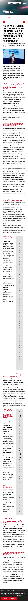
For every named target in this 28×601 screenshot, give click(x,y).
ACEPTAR (5, 598)
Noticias (8, 11)
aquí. (19, 506)
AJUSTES (19, 595)
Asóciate (18, 3)
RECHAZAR (13, 598)
